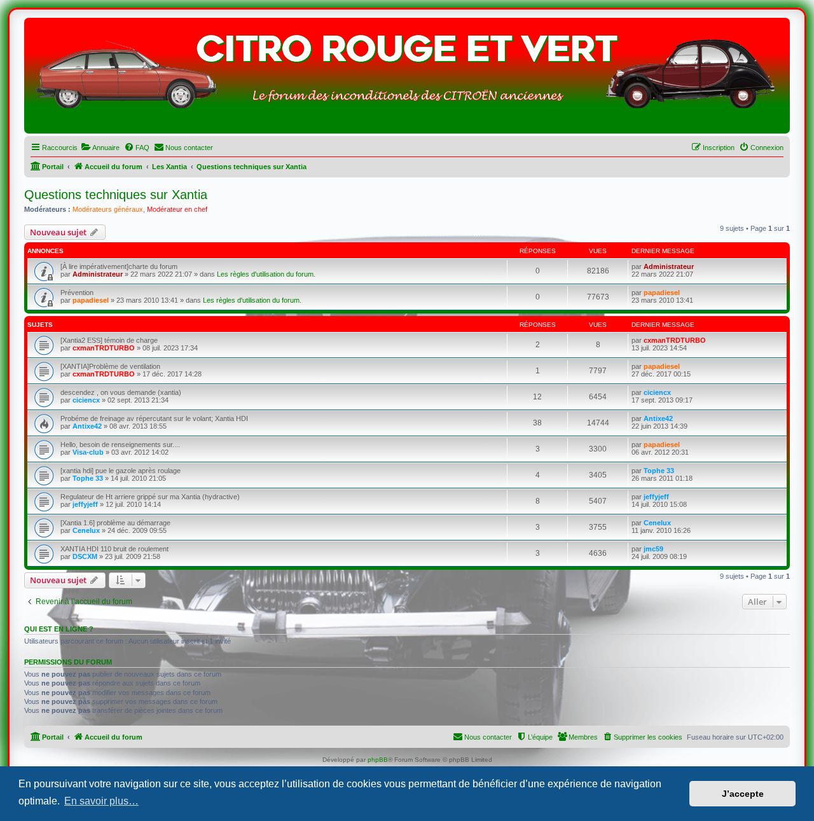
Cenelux (86, 530)
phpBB (378, 759)
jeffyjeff (85, 504)
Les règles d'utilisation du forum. (266, 274)
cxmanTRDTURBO (103, 348)
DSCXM (84, 556)
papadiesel (90, 300)
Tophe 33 (87, 478)
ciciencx (86, 400)
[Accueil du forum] (407, 78)
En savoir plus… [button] (101, 801)
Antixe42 (87, 426)
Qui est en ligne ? (58, 629)
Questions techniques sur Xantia (115, 195)
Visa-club (88, 452)
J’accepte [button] (743, 794)
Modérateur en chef (177, 209)
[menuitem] (100, 147)
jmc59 (653, 549)
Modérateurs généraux (107, 209)
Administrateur (97, 274)
